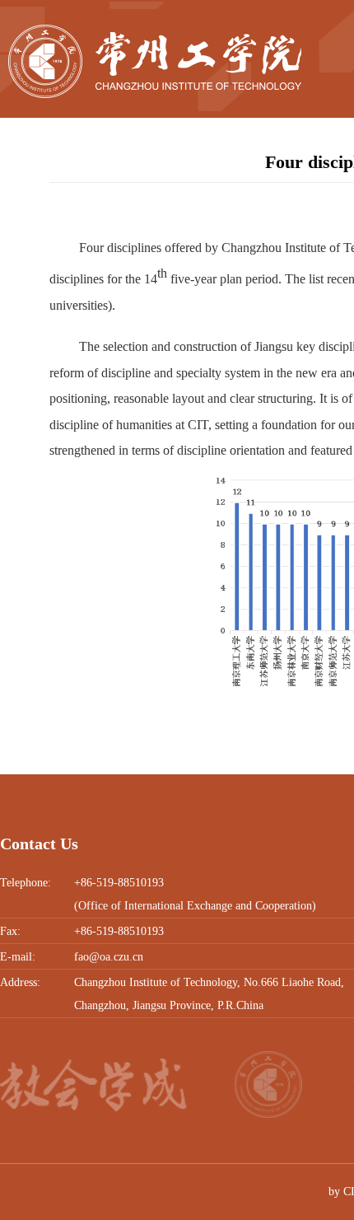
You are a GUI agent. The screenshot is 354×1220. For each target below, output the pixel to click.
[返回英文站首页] (154, 30)
